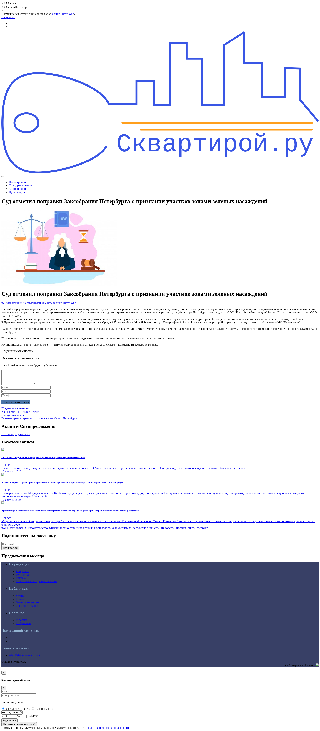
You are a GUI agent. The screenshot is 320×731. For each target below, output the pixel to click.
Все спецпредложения (15, 434)
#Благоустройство (37, 527)
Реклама (21, 577)
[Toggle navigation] (2, 176)
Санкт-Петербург (63, 13)
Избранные (23, 623)
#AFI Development (13, 527)
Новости (21, 599)
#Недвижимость (42, 302)
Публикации (17, 192)
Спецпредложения (20, 185)
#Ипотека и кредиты (115, 527)
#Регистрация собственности (165, 527)
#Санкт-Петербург (64, 302)
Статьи (20, 595)
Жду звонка (9, 720)
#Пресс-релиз (138, 527)
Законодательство (27, 602)
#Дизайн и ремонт (60, 527)
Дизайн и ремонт (27, 605)
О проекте (22, 571)
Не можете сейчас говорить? (19, 724)
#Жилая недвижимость (16, 302)
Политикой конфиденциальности (108, 727)
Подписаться (10, 547)
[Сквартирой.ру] (160, 172)
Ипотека (21, 620)
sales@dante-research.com (24, 655)
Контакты (22, 574)
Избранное (8, 17)
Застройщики (17, 188)
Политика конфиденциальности (36, 581)
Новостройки (17, 182)
